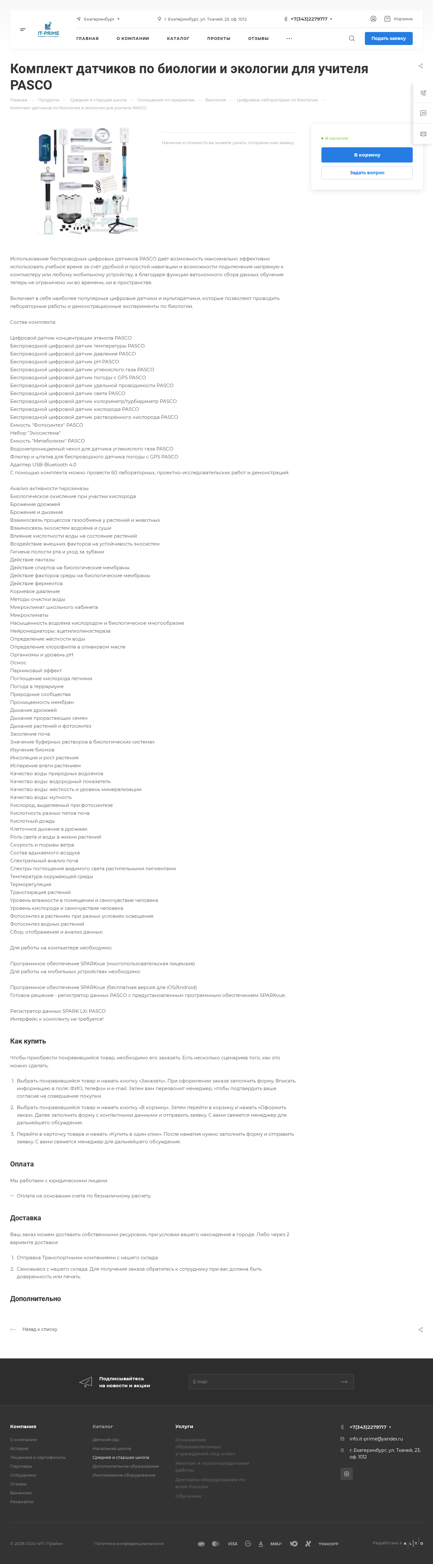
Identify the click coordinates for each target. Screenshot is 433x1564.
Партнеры (21, 1466)
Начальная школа (112, 1448)
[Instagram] (346, 1474)
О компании (23, 1439)
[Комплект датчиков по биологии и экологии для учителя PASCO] (86, 180)
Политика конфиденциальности (129, 1543)
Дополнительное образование (126, 1466)
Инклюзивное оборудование (124, 1475)
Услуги (184, 1426)
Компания (23, 1426)
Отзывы (18, 1483)
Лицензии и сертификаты (38, 1457)
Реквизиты (22, 1501)
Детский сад (106, 1439)
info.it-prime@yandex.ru (376, 1439)
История (19, 1448)
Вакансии (21, 1492)
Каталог (103, 1426)
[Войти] (373, 19)
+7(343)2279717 (309, 19)
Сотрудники (23, 1475)
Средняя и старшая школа (121, 1457)
